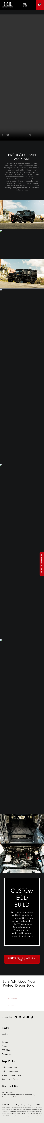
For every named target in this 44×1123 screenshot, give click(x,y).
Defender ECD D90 (10, 1067)
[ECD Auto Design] (8, 9)
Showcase (6, 1042)
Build (4, 1038)
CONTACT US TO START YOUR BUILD (22, 959)
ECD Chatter (7, 1050)
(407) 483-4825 (18, 1092)
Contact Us (6, 1054)
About (4, 1046)
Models (5, 1034)
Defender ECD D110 (10, 1071)
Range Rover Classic (10, 1079)
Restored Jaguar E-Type (11, 1075)
